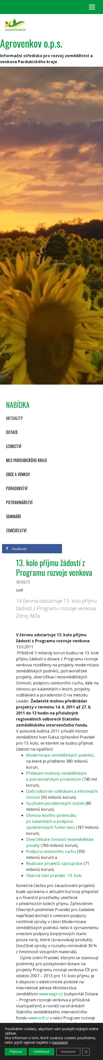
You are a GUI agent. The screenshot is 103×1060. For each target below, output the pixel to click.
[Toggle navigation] (92, 7)
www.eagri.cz (51, 994)
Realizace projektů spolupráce (54, 863)
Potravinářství (19, 502)
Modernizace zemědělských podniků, (60, 755)
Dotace (12, 432)
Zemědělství (16, 530)
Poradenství (17, 488)
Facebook (18, 549)
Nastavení (68, 1051)
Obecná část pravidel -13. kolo (54, 875)
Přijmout (16, 1051)
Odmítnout (41, 1051)
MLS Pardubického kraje (26, 460)
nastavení (60, 1042)
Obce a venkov (18, 474)
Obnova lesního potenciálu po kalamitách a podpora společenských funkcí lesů (51, 821)
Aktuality (14, 418)
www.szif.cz (38, 1018)
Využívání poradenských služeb (55, 803)
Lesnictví (13, 446)
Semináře (13, 516)
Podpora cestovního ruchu (51, 851)
